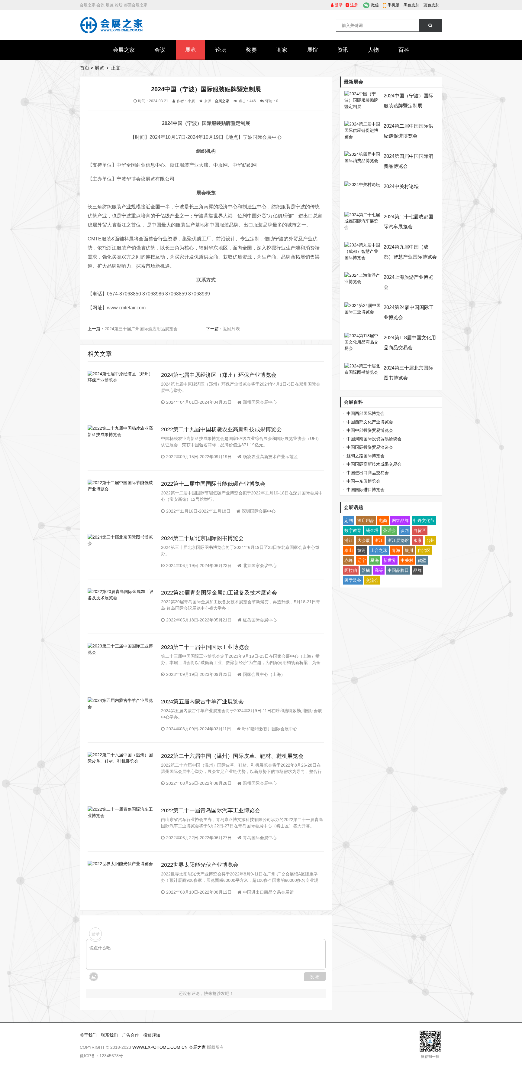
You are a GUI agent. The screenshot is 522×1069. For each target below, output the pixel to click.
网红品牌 (400, 520)
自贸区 (419, 530)
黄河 (361, 550)
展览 (190, 50)
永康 (417, 540)
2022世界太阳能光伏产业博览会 (199, 865)
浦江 (348, 540)
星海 (374, 560)
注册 (353, 5)
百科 (403, 50)
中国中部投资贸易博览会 (369, 430)
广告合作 (130, 1035)
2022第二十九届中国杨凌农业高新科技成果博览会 (221, 429)
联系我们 (109, 1035)
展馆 (312, 50)
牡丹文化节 (423, 520)
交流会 (372, 580)
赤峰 (348, 560)
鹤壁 (422, 560)
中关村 (407, 560)
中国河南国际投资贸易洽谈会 (373, 438)
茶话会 (389, 530)
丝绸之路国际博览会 (365, 455)
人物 (373, 50)
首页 (84, 67)
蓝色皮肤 (431, 5)
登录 (338, 5)
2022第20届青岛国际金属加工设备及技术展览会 (219, 593)
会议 (159, 50)
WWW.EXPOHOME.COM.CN (160, 1047)
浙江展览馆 (398, 540)
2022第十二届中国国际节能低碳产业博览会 (213, 484)
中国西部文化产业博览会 (369, 421)
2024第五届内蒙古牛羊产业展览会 (202, 702)
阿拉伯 (350, 570)
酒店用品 (365, 520)
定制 (348, 520)
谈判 (404, 530)
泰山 (348, 550)
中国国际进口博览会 (365, 489)
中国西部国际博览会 (365, 413)
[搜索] (430, 25)
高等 (379, 570)
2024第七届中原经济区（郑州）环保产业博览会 (218, 375)
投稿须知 (151, 1035)
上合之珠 (378, 550)
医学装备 (352, 580)
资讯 (342, 50)
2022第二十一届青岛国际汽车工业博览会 (210, 810)
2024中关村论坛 (401, 186)
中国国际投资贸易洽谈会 (369, 447)
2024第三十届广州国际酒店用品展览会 (141, 328)
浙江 (379, 540)
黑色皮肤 (411, 5)
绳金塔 (372, 530)
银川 (409, 550)
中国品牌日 (398, 570)
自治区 (424, 550)
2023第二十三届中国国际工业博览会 (205, 647)
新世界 (389, 560)
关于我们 (88, 1035)
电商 (383, 520)
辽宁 (361, 560)
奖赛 (251, 50)
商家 (281, 50)
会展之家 (124, 50)
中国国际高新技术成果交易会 (373, 464)
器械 (366, 570)
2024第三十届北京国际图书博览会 (202, 538)
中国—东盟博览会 (363, 481)
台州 (430, 540)
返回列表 (231, 328)
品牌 (417, 570)
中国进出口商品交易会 (367, 472)
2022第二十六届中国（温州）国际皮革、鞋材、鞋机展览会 (232, 756)
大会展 (363, 540)
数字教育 (352, 530)
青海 (396, 550)
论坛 (220, 50)
